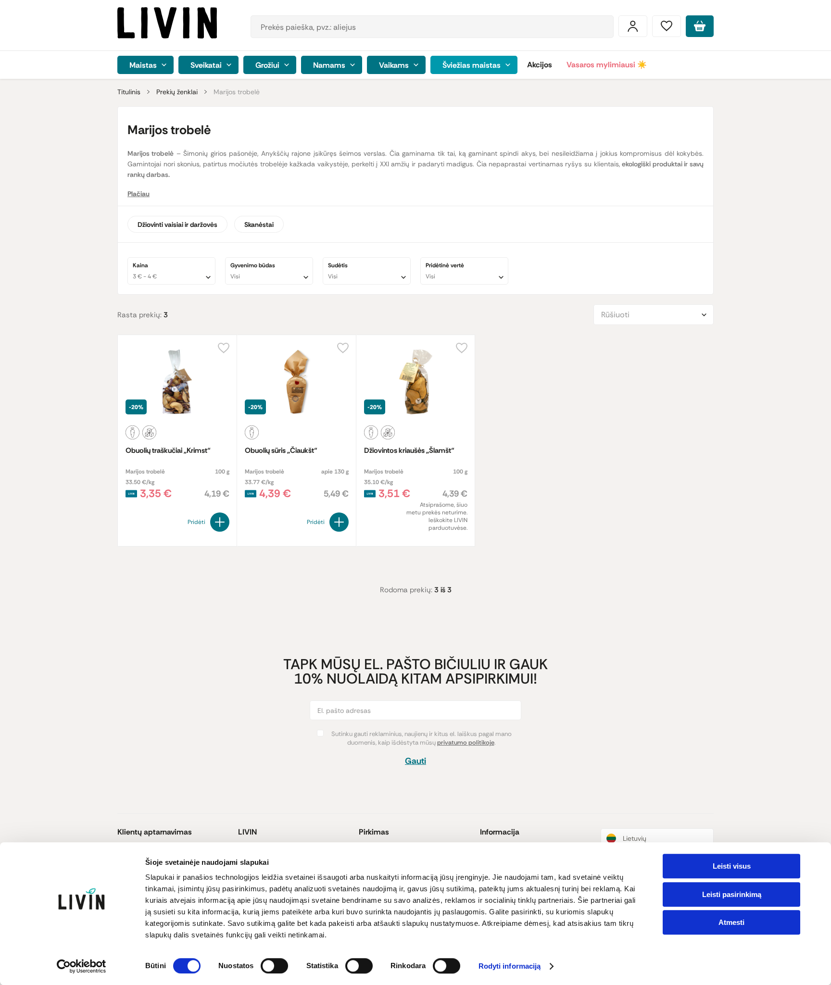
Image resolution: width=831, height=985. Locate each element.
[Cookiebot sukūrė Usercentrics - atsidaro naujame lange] (81, 966)
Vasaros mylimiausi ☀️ (607, 65)
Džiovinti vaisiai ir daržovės (177, 224)
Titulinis (128, 91)
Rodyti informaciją (509, 966)
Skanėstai (259, 224)
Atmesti (731, 922)
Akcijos (539, 65)
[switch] (274, 965)
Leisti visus (732, 866)
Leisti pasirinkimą (731, 894)
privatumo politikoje (465, 742)
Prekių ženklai (177, 91)
